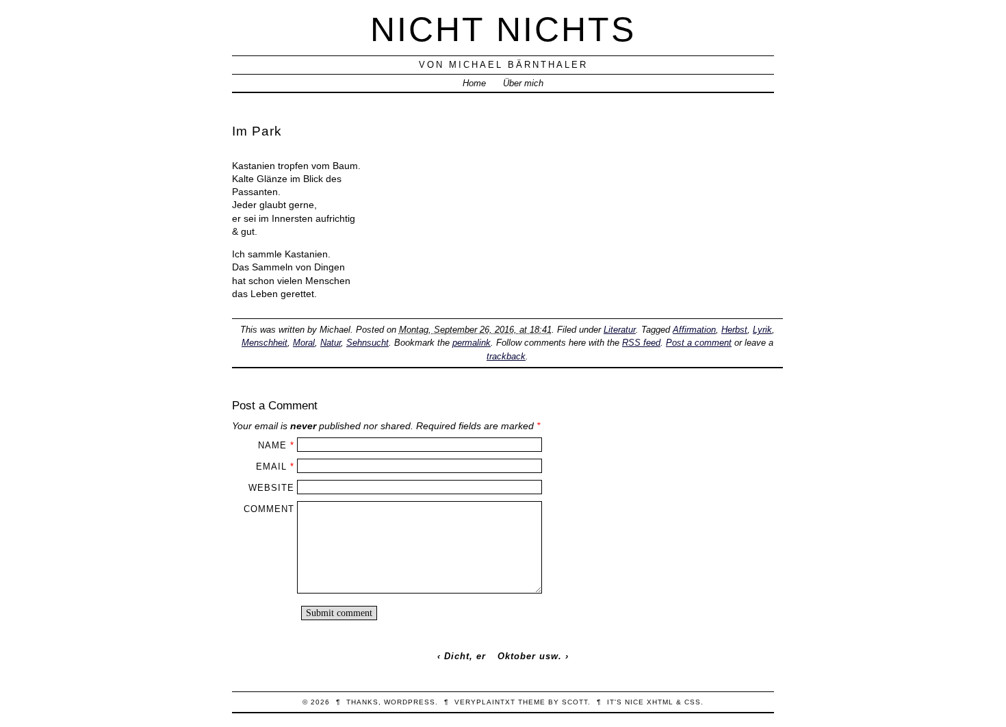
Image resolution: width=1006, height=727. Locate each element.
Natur (330, 342)
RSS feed (641, 342)
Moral (304, 342)
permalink (471, 342)
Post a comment (699, 342)
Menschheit (264, 342)
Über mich (523, 83)
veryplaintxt (484, 702)
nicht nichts (503, 29)
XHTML (660, 702)
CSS (692, 702)
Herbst (734, 329)
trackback (506, 356)
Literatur (620, 329)
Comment (269, 509)
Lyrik (762, 329)
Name (272, 445)
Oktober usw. (530, 656)
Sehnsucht (367, 342)
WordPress (409, 702)
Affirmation (694, 329)
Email (271, 466)
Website (271, 488)
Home (474, 83)
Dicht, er (465, 656)
